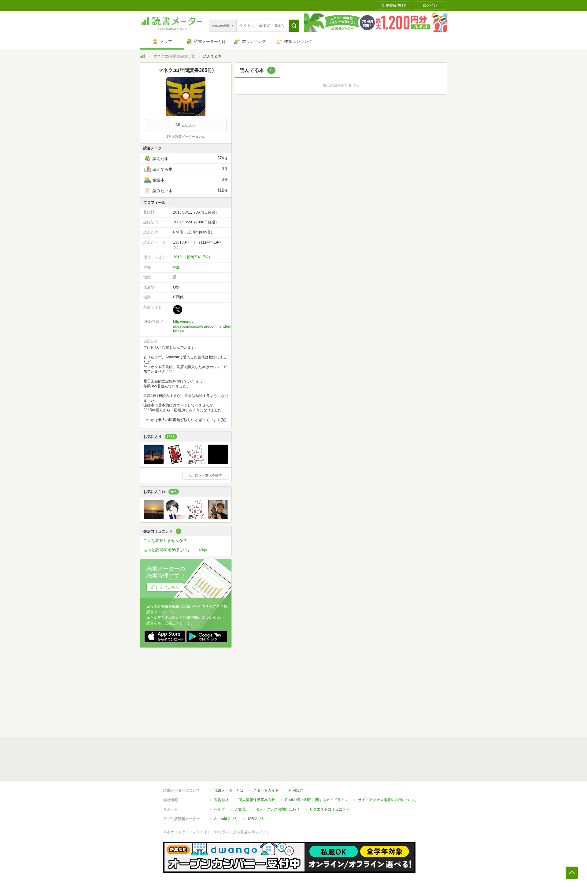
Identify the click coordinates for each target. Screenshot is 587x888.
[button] (294, 26)
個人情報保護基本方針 (256, 800)
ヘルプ (219, 809)
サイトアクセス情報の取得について (387, 800)
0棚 (176, 267)
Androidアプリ (226, 819)
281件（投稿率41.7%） (192, 257)
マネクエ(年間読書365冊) (174, 56)
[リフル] (154, 462)
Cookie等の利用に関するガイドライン (316, 800)
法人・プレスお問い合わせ (278, 809)
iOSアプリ (256, 819)
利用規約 (296, 790)
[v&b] (175, 462)
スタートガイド (266, 790)
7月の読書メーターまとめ (186, 136)
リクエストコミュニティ (329, 809)
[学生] (154, 517)
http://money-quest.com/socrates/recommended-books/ (202, 326)
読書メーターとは (228, 790)
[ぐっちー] (196, 462)
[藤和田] (218, 462)
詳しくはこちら (165, 587)
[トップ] (143, 57)
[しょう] (175, 517)
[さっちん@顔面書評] (218, 517)
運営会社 (221, 800)
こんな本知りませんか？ (165, 540)
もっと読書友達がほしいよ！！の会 (175, 549)
